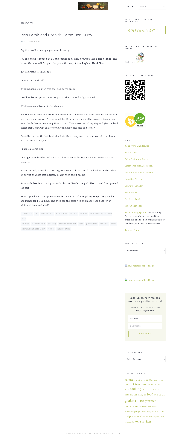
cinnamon (150, 385)
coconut (157, 384)
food (81, 224)
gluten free (91, 224)
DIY (135, 395)
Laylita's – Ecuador (134, 186)
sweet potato (129, 422)
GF (160, 395)
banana (136, 380)
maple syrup (147, 407)
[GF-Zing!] (93, 8)
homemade (131, 407)
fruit (156, 395)
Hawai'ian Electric (133, 179)
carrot (161, 380)
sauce (145, 416)
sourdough (160, 417)
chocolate (142, 384)
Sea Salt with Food (133, 206)
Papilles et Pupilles (134, 199)
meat (155, 407)
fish (145, 395)
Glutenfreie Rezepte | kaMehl (139, 172)
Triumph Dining (133, 230)
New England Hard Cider (33, 229)
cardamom (154, 380)
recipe (51, 229)
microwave (129, 411)
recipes (129, 416)
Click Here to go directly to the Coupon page (144, 30)
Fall (36, 213)
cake (148, 380)
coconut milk (38, 224)
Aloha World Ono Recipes (137, 146)
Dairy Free (27, 213)
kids (140, 407)
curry (144, 389)
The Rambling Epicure (136, 212)
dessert (129, 395)
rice (135, 416)
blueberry (142, 380)
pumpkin (150, 411)
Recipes (73, 213)
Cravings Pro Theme (110, 434)
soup (155, 416)
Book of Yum (131, 152)
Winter (83, 213)
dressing (140, 395)
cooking (52, 224)
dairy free (156, 389)
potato (144, 412)
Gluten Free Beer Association (139, 166)
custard (149, 389)
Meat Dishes (47, 213)
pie (136, 411)
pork (139, 412)
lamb (113, 224)
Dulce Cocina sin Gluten (136, 159)
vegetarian (142, 421)
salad (139, 416)
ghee (163, 395)
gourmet (104, 224)
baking (129, 380)
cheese (127, 384)
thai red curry (63, 229)
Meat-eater (61, 213)
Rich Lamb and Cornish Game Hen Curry (56, 35)
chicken (25, 224)
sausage (149, 417)
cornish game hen (67, 224)
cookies (127, 389)
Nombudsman (131, 192)
